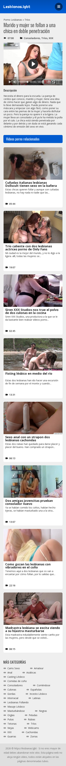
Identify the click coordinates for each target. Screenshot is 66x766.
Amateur (38, 668)
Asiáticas (31, 672)
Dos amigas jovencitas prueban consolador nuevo (29, 502)
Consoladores (32, 38)
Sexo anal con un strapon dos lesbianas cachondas (27, 438)
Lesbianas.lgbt (16, 6)
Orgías (11, 715)
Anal (9, 672)
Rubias (31, 719)
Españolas (36, 689)
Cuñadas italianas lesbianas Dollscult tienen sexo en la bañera (31, 184)
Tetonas (12, 723)
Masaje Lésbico (16, 706)
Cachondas (32, 732)
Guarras (11, 736)
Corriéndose (43, 685)
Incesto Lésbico (38, 694)
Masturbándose (16, 711)
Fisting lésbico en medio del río (28, 373)
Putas (10, 719)
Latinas (36, 698)
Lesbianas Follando (18, 702)
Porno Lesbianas (13, 19)
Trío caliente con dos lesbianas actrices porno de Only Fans (28, 247)
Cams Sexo (13, 668)
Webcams (33, 728)
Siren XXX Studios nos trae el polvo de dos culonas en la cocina (32, 311)
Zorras (34, 736)
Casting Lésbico (16, 676)
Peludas (33, 715)
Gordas (11, 694)
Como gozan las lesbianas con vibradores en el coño (28, 565)
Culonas (11, 689)
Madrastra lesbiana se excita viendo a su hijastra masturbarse (32, 629)
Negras (43, 711)
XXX (51, 38)
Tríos (27, 19)
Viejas (10, 728)
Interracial (12, 698)
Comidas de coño (17, 681)
